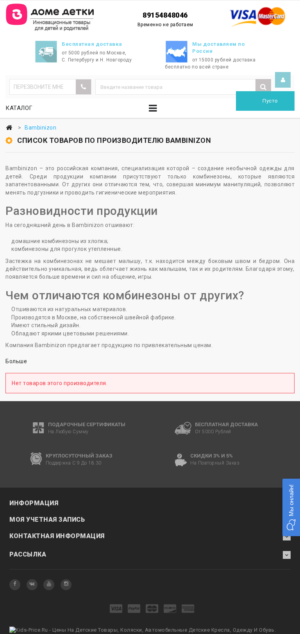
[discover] (170, 609)
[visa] (116, 609)
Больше (16, 361)
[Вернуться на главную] (9, 128)
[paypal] (134, 609)
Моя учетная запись (47, 519)
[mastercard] (152, 609)
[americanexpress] (188, 609)
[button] (291, 507)
